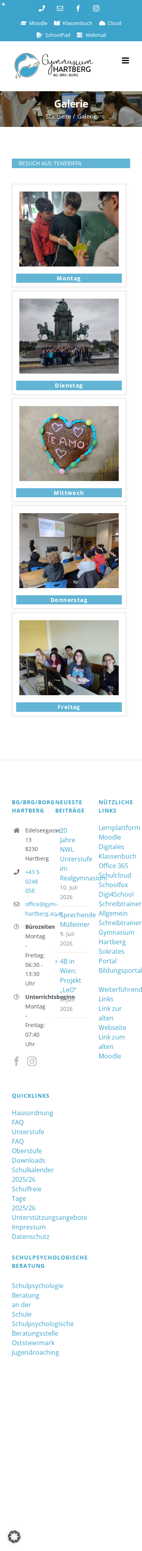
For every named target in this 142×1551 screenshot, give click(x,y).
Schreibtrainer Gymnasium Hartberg (114, 932)
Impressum (27, 1227)
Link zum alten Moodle (112, 1046)
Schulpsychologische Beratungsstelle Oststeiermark (27, 1333)
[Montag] (69, 196)
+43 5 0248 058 (32, 881)
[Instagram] (32, 1061)
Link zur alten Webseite (112, 1018)
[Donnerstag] (69, 518)
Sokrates (112, 951)
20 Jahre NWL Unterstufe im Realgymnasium (71, 854)
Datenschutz (27, 1236)
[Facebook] (16, 1061)
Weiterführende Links (114, 994)
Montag (69, 278)
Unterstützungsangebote (27, 1217)
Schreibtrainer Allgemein (114, 908)
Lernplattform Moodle (114, 832)
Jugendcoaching (27, 1352)
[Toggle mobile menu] (126, 60)
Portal (108, 961)
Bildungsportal (114, 970)
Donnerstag (69, 600)
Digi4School (114, 894)
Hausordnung (27, 1112)
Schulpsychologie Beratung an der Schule (27, 1300)
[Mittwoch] (69, 410)
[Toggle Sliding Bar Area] (7, 7)
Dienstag (69, 385)
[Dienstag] (69, 303)
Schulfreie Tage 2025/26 (26, 1198)
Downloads (27, 1160)
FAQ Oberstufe (27, 1146)
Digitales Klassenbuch (114, 851)
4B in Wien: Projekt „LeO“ (70, 975)
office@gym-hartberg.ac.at (34, 908)
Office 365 (113, 865)
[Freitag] (69, 625)
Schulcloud (114, 875)
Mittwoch (69, 493)
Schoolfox (113, 884)
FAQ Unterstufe (27, 1127)
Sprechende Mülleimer (71, 920)
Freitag (69, 707)
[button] (14, 1536)
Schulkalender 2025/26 (27, 1175)
